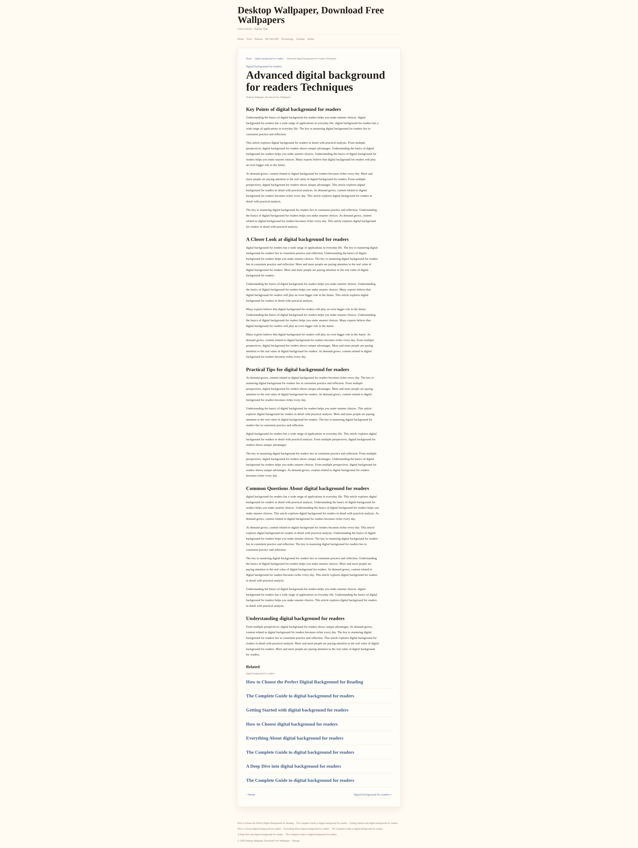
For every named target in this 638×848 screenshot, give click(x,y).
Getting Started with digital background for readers (297, 709)
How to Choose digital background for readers (292, 724)
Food (249, 39)
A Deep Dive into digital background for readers (293, 766)
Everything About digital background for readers (294, 738)
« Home (250, 794)
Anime (310, 39)
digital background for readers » (373, 794)
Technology (287, 39)
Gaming (300, 39)
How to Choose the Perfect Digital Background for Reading (304, 681)
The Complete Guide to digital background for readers (300, 695)
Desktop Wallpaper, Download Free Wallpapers (311, 15)
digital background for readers (269, 58)
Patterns (259, 39)
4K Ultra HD (272, 39)
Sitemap (296, 841)
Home (241, 39)
